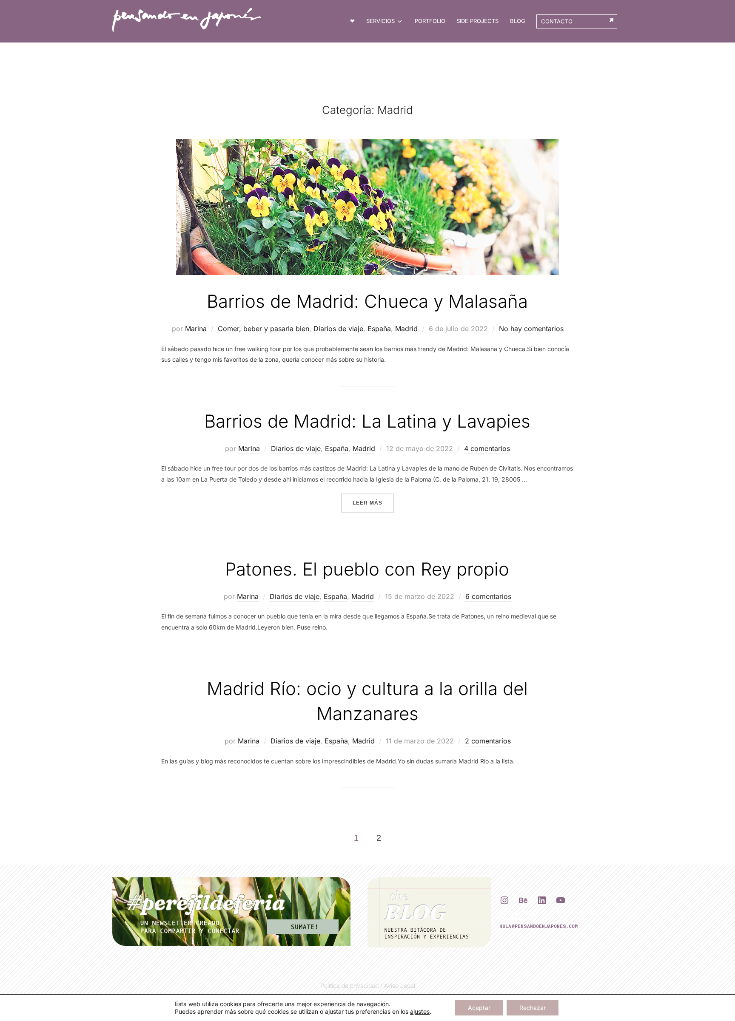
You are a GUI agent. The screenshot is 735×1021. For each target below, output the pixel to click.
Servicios (380, 20)
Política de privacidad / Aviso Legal (367, 985)
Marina (196, 328)
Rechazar (532, 1007)
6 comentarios (488, 596)
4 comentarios (487, 448)
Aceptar (479, 1007)
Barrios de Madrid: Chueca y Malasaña (367, 301)
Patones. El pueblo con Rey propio (367, 569)
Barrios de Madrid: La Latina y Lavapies (367, 421)
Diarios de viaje (338, 328)
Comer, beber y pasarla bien (263, 328)
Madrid (406, 328)
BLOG (517, 20)
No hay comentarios (531, 328)
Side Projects (477, 20)
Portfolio (430, 20)
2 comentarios (488, 741)
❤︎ (352, 20)
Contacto (557, 21)
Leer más (373, 502)
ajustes (420, 1011)
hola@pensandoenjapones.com (538, 926)
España (379, 328)
